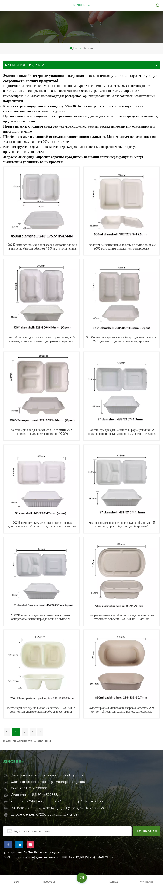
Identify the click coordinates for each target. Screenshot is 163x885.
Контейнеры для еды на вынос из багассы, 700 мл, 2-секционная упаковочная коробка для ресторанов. (41, 710)
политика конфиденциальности (37, 857)
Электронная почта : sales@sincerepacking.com (48, 782)
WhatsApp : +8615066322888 (34, 794)
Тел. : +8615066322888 (29, 788)
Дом (74, 48)
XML (7, 857)
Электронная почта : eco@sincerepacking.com (47, 775)
